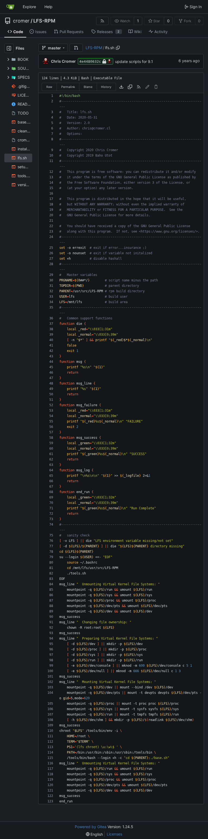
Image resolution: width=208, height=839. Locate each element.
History (106, 87)
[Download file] (121, 86)
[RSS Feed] (102, 21)
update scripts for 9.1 (134, 61)
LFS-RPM (44, 21)
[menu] (94, 834)
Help (48, 6)
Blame (88, 87)
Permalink (68, 87)
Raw (49, 87)
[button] (76, 48)
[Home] (10, 7)
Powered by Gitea (90, 826)
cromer (21, 21)
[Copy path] (118, 48)
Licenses (114, 834)
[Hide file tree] (9, 48)
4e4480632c (90, 61)
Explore (29, 6)
